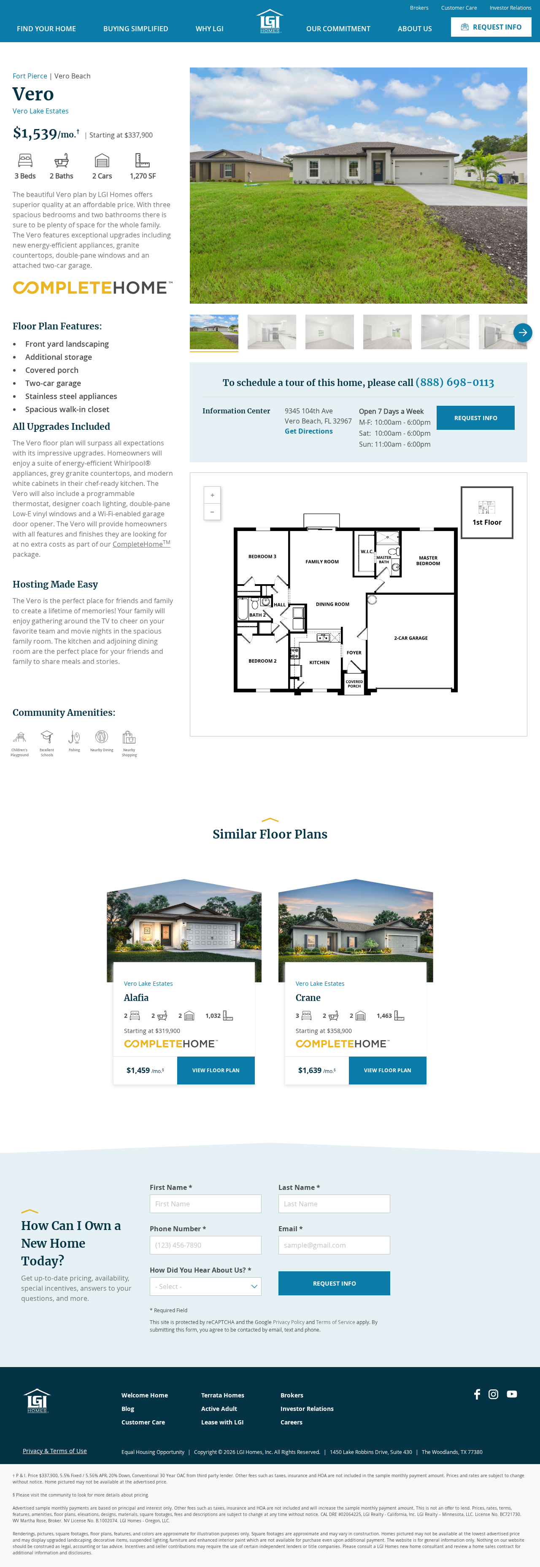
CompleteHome (141, 544)
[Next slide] (522, 332)
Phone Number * (178, 1228)
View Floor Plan (216, 1070)
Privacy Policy (289, 1322)
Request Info (497, 27)
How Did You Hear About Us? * (200, 1270)
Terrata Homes (222, 1395)
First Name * (171, 1187)
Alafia (136, 998)
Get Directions (309, 431)
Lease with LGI (222, 1422)
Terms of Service (335, 1322)
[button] (214, 333)
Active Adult (219, 1409)
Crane (308, 998)
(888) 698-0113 (455, 382)
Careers (291, 1422)
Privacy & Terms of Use (55, 1451)
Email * (290, 1228)
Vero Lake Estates (41, 111)
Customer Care (459, 7)
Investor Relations (511, 7)
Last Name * (299, 1187)
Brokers (419, 7)
